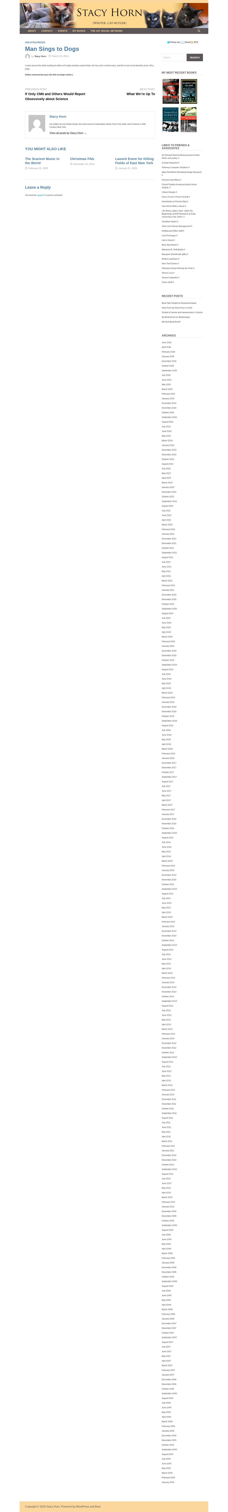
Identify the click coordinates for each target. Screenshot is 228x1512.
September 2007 (169, 1337)
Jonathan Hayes (169, 221)
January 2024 (168, 445)
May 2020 (166, 627)
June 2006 (166, 1407)
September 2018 (169, 721)
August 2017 (167, 781)
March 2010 (167, 1197)
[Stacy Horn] (114, 15)
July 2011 (166, 1122)
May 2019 (166, 683)
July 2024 (166, 426)
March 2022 (167, 525)
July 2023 (166, 468)
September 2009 (169, 1225)
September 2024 (169, 417)
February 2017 (168, 809)
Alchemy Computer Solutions (175, 167)
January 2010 (168, 1207)
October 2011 (168, 1108)
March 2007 (167, 1365)
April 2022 (166, 520)
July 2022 (166, 511)
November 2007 (169, 1328)
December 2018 (169, 707)
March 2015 (167, 917)
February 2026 (168, 352)
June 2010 (166, 1183)
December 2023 (169, 450)
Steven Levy (167, 273)
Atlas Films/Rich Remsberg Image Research (182, 172)
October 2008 (168, 1277)
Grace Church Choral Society (175, 197)
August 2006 (167, 1398)
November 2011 (169, 1104)
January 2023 (168, 487)
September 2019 (169, 665)
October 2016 (168, 828)
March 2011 (167, 1141)
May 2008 (166, 1300)
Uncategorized (35, 42)
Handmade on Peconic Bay (174, 201)
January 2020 (168, 646)
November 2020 (169, 599)
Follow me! (175, 42)
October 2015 (168, 884)
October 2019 (168, 660)
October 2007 (168, 1333)
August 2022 (167, 506)
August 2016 (167, 837)
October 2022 (168, 496)
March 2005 (167, 1473)
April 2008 (166, 1305)
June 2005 (166, 1463)
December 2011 (169, 1099)
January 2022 (168, 534)
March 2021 (167, 581)
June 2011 (166, 1127)
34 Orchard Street (170, 155)
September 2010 (169, 1169)
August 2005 (167, 1454)
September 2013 (169, 1001)
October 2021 (168, 548)
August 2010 (167, 1174)
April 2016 (166, 856)
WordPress (82, 1506)
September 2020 (169, 609)
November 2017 (169, 767)
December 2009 (169, 1211)
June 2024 (166, 431)
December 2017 (169, 763)
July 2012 (166, 1066)
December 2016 (169, 819)
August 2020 (167, 613)
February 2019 (168, 697)
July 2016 (166, 842)
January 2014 (168, 982)
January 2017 (168, 814)
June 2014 (166, 959)
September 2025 (169, 370)
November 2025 (169, 361)
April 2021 (166, 576)
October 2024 (168, 412)
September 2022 (169, 501)
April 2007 (166, 1361)
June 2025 (166, 380)
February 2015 (168, 922)
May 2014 (166, 964)
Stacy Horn (40, 56)
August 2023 (167, 464)
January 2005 (168, 1482)
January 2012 (168, 1094)
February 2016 (168, 866)
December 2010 (169, 1155)
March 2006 (167, 1421)
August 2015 (167, 894)
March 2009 (167, 1253)
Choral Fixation (169, 184)
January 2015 (168, 926)
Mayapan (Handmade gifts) (174, 254)
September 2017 (169, 777)
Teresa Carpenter (170, 277)
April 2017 (166, 800)
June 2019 (166, 679)
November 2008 (169, 1272)
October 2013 (168, 996)
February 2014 (168, 978)
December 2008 (169, 1267)
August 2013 (167, 1006)
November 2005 (169, 1440)
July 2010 (166, 1179)
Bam (97, 1506)
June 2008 (166, 1295)
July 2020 (166, 618)
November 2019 (169, 655)
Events (62, 31)
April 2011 (166, 1136)
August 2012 (167, 1062)
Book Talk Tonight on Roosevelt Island (179, 303)
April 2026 (166, 347)
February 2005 (168, 1477)
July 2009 (166, 1235)
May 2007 (166, 1356)
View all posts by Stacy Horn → (68, 133)
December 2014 (169, 931)
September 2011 (169, 1113)
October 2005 (168, 1445)
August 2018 (167, 725)
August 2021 (167, 557)
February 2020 (168, 641)
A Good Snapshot (170, 163)
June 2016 (166, 847)
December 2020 (169, 595)
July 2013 (166, 1010)
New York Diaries (169, 263)
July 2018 (166, 730)
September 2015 (169, 889)
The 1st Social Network (107, 31)
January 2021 (168, 590)
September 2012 (169, 1057)
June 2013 (166, 1015)
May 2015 (166, 908)
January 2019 (168, 702)
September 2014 (169, 945)
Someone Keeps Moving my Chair (177, 268)
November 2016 (169, 823)
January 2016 (168, 870)
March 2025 (167, 389)
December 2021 (169, 539)
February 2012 (168, 1090)
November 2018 (169, 711)
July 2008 (166, 1291)
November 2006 (169, 1384)
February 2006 (168, 1426)
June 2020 (166, 623)
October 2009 (168, 1221)
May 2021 (166, 571)
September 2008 (169, 1281)
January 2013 (168, 1038)
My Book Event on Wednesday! (176, 317)
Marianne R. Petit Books (173, 249)
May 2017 (166, 795)
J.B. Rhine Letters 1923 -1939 (175, 211)
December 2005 (169, 1435)
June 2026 (166, 342)
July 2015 (166, 898)
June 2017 (166, 791)
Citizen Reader (168, 192)
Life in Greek (167, 240)
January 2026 (168, 356)
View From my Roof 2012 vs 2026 (177, 308)
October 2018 (168, 716)
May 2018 (166, 739)
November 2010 (169, 1160)
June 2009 (166, 1239)
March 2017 (167, 805)
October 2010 (168, 1164)
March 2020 (167, 637)
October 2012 (168, 1052)
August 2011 (167, 1118)
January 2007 (168, 1375)
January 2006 (168, 1431)
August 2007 (167, 1342)
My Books (79, 31)
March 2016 (167, 861)
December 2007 (169, 1323)
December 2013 (169, 987)
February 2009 (168, 1258)
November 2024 (169, 408)
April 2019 (166, 688)
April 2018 (166, 744)
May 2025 (166, 384)
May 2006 (166, 1412)
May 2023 (166, 473)
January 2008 (168, 1319)
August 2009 (167, 1230)
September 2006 (169, 1393)
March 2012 (167, 1085)
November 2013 (169, 992)
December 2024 (169, 403)
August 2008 (167, 1286)
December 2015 (169, 875)
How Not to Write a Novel (173, 206)
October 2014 (168, 940)
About (32, 31)
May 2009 (166, 1244)
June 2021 (166, 567)
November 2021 (169, 543)
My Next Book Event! (171, 322)
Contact (47, 31)
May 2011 (166, 1132)
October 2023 (168, 459)
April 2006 (166, 1417)
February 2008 (168, 1314)
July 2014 (166, 954)
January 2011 (168, 1150)
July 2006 (166, 1403)
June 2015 (166, 903)
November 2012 (169, 1048)
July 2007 (166, 1347)
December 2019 (169, 651)
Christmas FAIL (82, 159)
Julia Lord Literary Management (176, 226)
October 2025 (168, 366)
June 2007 (166, 1351)
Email (188, 42)
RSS (195, 42)
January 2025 (168, 398)
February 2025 (168, 394)
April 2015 (166, 912)
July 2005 (166, 1459)
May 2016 (166, 852)
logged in (41, 195)
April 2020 (166, 632)
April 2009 (166, 1249)
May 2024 (166, 436)
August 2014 (167, 950)
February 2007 (168, 1370)
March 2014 (167, 973)
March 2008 (167, 1309)
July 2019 (166, 674)
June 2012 (166, 1071)
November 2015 (169, 880)
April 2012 (166, 1080)
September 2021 (169, 553)
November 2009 (169, 1216)
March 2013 (167, 1029)
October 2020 (168, 604)
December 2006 (169, 1379)
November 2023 (169, 454)
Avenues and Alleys (171, 180)
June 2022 (166, 515)
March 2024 (167, 440)
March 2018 (167, 749)
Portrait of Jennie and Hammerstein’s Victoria (182, 312)
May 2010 (166, 1188)
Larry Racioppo (169, 235)
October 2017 (168, 772)
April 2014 (166, 968)
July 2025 (166, 375)
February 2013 (168, 1034)
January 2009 (168, 1263)
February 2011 (168, 1146)
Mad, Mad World (169, 245)
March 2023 (167, 482)
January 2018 (168, 758)
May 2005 (166, 1468)
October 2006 (168, 1389)
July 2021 (166, 562)
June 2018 (166, 735)
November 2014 (169, 936)
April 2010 (166, 1193)
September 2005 (169, 1449)
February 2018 (168, 753)
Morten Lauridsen (170, 259)
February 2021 (168, 585)
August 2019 (167, 669)
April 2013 (166, 1024)
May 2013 (166, 1020)
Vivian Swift (167, 282)
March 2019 (167, 693)
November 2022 (169, 492)
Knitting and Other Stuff (172, 231)
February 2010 (168, 1202)
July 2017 (166, 786)
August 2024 (167, 422)
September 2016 (169, 833)
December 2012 (169, 1043)
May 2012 (166, 1076)
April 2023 (166, 478)
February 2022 (168, 529)
